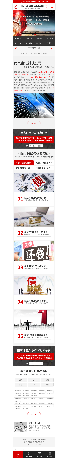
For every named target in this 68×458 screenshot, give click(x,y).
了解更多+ (34, 123)
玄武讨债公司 (18, 390)
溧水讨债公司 (26, 395)
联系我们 (50, 43)
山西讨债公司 (50, 403)
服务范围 (39, 38)
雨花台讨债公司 (42, 393)
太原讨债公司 (18, 401)
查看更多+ (34, 414)
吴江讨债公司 (42, 398)
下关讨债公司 (18, 393)
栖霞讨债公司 (34, 393)
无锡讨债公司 (42, 403)
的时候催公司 (26, 408)
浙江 (47, 380)
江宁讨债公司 (50, 393)
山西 (47, 385)
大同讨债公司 (34, 406)
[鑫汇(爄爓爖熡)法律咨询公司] (29, 6)
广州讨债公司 (17, 449)
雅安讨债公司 (34, 398)
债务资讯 (29, 43)
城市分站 (18, 43)
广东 (20, 385)
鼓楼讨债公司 (50, 390)
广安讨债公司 (26, 398)
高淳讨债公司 (34, 395)
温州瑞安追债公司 (18, 398)
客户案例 (50, 38)
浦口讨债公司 (26, 393)
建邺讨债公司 (42, 390)
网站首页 (18, 38)
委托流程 (39, 43)
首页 (27, 53)
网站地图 (30, 445)
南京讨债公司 (34, 403)
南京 (45, 53)
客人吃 (24, 406)
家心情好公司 (18, 408)
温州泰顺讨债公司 (50, 398)
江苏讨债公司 (26, 403)
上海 (34, 380)
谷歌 (39, 445)
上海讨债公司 (33, 449)
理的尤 (40, 406)
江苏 (40, 53)
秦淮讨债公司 (34, 390)
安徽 (34, 385)
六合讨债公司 (18, 395)
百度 (35, 445)
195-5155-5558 (35, 146)
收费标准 (29, 38)
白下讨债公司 (26, 390)
